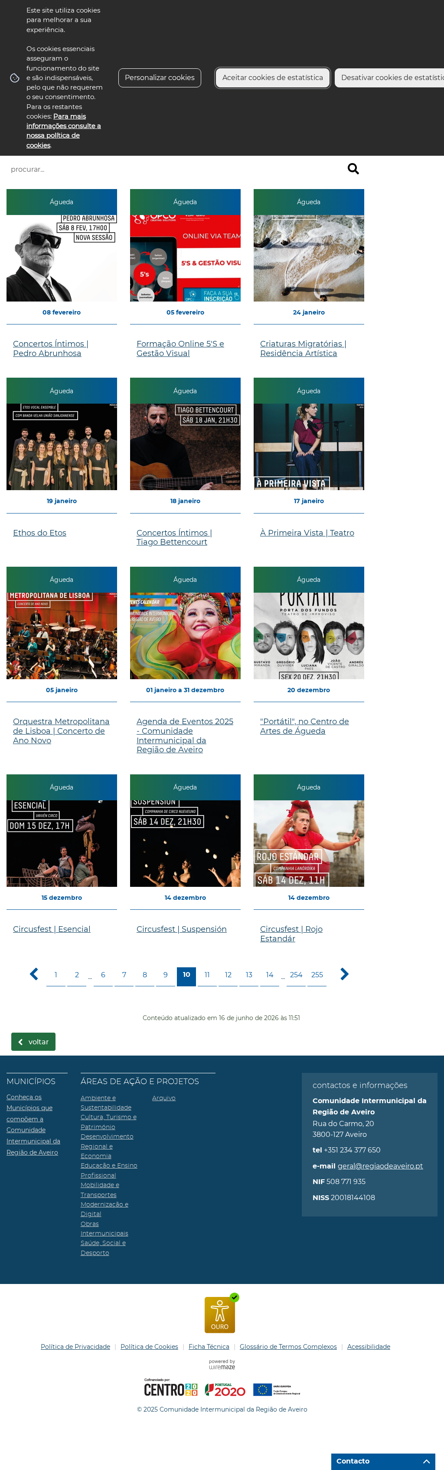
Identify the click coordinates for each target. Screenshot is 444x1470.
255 (317, 975)
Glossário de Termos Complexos (288, 1347)
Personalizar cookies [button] (160, 78)
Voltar (39, 1042)
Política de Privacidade (75, 1347)
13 (249, 975)
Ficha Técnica (209, 1347)
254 (296, 975)
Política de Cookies (149, 1347)
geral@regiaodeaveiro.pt (380, 1166)
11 (207, 975)
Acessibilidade (368, 1347)
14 (270, 975)
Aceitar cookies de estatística (272, 78)
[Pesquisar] (353, 169)
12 (228, 975)
